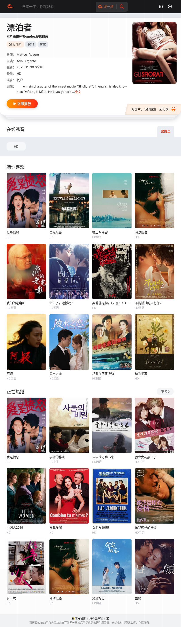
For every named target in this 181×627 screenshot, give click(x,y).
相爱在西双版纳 (103, 373)
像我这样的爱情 (145, 527)
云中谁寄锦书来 (103, 457)
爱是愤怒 (13, 232)
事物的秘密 (57, 457)
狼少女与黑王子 (145, 457)
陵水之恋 (55, 373)
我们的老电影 (16, 303)
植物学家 (141, 373)
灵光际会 (55, 232)
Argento (30, 61)
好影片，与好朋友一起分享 (150, 109)
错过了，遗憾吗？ (61, 303)
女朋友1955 (100, 527)
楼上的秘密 (100, 232)
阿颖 (10, 373)
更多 (164, 391)
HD (16, 146)
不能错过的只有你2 (148, 303)
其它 (20, 80)
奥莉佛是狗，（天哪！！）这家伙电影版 (112, 303)
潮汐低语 (141, 232)
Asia (20, 61)
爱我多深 (55, 527)
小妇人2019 (15, 527)
